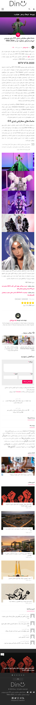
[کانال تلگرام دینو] (20, 698)
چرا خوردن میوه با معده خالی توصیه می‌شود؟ (21, 475)
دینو (29, 57)
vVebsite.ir (22, 700)
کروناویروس (18, 447)
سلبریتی (32, 438)
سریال (4, 435)
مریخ (9, 441)
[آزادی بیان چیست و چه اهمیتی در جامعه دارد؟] (18, 593)
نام (31, 374)
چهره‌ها (32, 14)
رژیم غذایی (14, 435)
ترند (14, 433)
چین (25, 447)
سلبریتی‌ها (25, 438)
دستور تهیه (25, 436)
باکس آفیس (30, 433)
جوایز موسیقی (25, 299)
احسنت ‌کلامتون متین (24, 637)
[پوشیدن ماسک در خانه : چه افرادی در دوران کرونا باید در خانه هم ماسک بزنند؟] (10, 340)
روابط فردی (20, 436)
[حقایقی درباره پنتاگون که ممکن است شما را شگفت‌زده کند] (18, 520)
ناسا (23, 443)
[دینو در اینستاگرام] (18, 698)
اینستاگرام (11, 431)
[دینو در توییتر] (15, 698)
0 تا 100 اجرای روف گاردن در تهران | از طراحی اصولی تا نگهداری (18, 555)
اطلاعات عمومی (17, 431)
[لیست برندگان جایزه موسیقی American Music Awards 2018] (26, 340)
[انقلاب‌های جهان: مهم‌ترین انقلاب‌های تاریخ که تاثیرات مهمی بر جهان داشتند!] (18, 495)
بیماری (19, 433)
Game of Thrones (29, 431)
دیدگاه (30, 362)
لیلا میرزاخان (25, 47)
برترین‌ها (24, 433)
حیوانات (8, 433)
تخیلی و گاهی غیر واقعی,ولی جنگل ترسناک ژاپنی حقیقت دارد (15, 617)
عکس (4, 438)
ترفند (17, 433)
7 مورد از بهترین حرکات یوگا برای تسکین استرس (20, 578)
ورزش (11, 444)
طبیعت (19, 438)
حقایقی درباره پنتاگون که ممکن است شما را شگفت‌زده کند (19, 530)
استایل (21, 431)
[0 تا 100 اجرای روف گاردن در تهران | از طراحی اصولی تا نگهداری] (18, 545)
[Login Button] (34, 9)
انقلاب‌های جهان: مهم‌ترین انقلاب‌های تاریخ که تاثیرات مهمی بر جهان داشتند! (19, 505)
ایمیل (15, 374)
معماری (30, 444)
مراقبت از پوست (14, 441)
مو (27, 444)
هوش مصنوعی (17, 444)
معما (33, 444)
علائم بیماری (8, 438)
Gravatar (18, 392)
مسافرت (6, 441)
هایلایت (16, 14)
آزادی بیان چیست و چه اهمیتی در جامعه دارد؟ (20, 601)
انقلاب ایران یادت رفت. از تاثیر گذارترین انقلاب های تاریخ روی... (15, 625)
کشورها (11, 447)
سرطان (9, 436)
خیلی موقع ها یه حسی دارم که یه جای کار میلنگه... (16, 631)
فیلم (26, 441)
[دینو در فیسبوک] (13, 698)
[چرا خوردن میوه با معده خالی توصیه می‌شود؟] (18, 466)
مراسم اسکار (21, 441)
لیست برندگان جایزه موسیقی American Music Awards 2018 (27, 348)
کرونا (22, 447)
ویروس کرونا (17, 299)
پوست (28, 447)
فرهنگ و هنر (25, 14)
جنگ (12, 433)
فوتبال (30, 441)
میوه (26, 444)
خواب (30, 435)
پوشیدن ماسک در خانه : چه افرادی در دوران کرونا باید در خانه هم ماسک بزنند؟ (11, 348)
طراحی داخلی (14, 438)
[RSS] (23, 698)
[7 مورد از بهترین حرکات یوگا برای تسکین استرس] (18, 570)
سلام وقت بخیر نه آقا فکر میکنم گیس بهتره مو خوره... (16, 643)
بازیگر (6, 431)
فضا (33, 441)
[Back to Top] (18, 679)
